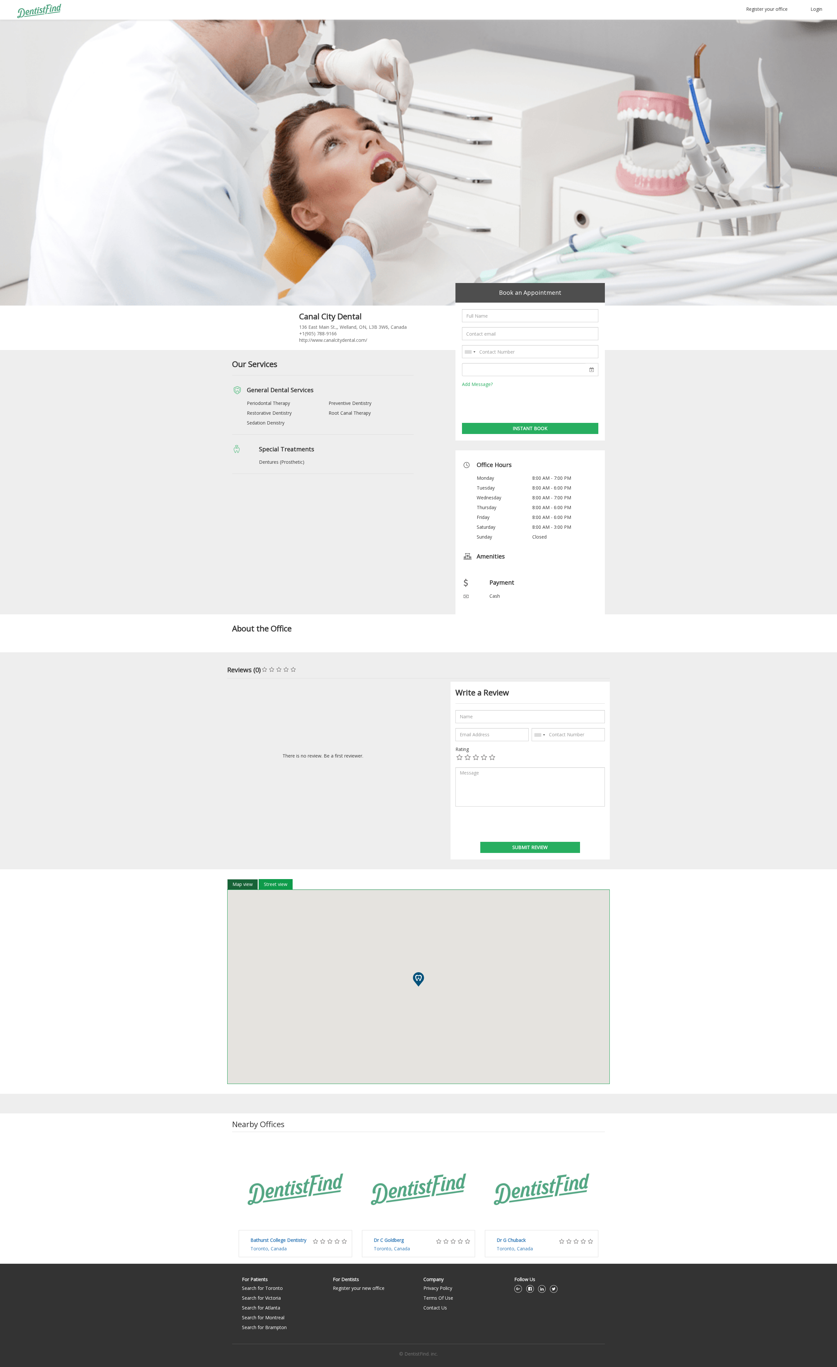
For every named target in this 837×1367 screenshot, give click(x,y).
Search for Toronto (262, 1288)
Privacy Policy (437, 1288)
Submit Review (530, 847)
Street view (275, 884)
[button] (418, 979)
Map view (242, 884)
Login (816, 9)
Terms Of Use (438, 1298)
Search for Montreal (263, 1317)
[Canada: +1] (469, 351)
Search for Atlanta (261, 1308)
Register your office (767, 9)
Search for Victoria (261, 1298)
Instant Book (530, 428)
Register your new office (358, 1288)
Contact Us (435, 1308)
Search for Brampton (264, 1327)
